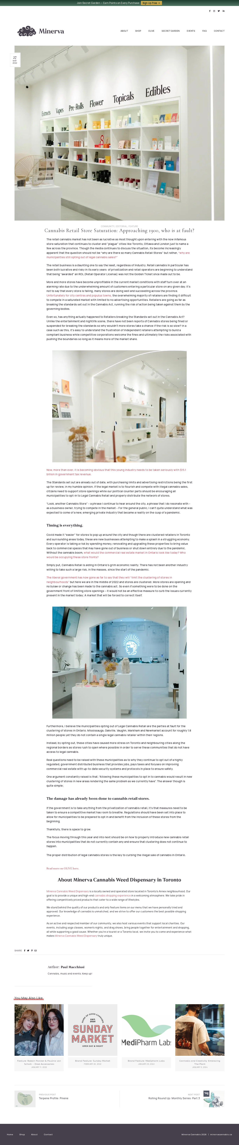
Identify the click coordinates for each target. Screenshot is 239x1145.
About (124, 30)
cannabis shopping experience (112, 895)
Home (10, 1134)
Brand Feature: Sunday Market (92, 1061)
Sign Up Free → (151, 3)
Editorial (121, 226)
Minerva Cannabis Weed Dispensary (68, 891)
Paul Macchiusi (73, 967)
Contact (219, 30)
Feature (133, 226)
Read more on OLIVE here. (63, 868)
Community (107, 226)
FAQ (204, 30)
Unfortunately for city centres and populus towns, (79, 295)
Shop (138, 30)
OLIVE (151, 30)
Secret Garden (171, 30)
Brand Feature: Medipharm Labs (146, 1061)
